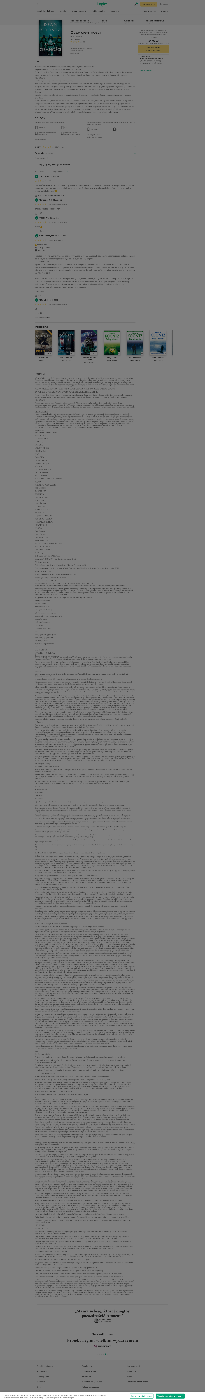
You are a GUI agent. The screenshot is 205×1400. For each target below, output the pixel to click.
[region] (102, 1396)
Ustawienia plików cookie (141, 1396)
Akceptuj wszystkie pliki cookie (170, 1396)
